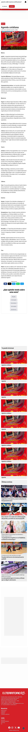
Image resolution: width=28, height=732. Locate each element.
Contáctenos (3, 711)
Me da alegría (13, 306)
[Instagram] (12, 728)
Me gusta (13, 296)
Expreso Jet (3, 720)
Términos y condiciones (5, 714)
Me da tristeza (13, 303)
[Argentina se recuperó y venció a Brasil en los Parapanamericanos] (14, 491)
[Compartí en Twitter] (9, 284)
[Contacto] (19, 728)
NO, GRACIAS (4, 6)
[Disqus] (14, 330)
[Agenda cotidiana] (14, 357)
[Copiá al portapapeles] (22, 284)
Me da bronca (13, 309)
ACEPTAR (11, 6)
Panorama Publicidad (5, 721)
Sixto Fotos (3, 722)
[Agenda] (14, 373)
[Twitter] (16, 728)
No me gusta (14, 300)
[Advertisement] (14, 730)
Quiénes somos (3, 710)
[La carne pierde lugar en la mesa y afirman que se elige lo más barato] (14, 567)
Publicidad (3, 713)
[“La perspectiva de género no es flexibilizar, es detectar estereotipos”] (14, 527)
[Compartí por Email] (14, 284)
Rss (1, 723)
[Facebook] (9, 728)
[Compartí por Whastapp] (18, 284)
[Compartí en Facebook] (5, 284)
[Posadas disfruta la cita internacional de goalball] (14, 548)
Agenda (3, 23)
